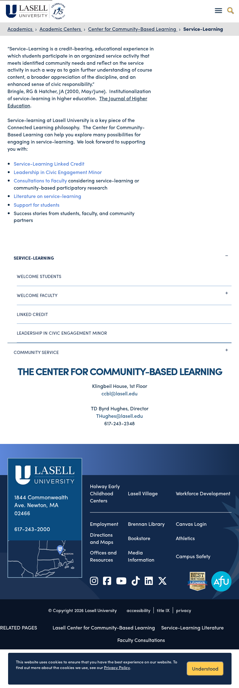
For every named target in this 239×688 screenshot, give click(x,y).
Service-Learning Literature (192, 627)
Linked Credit (32, 314)
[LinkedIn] (149, 580)
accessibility (138, 610)
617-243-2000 (32, 529)
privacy (183, 610)
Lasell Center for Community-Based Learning (104, 627)
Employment (104, 524)
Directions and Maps (101, 538)
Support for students (36, 204)
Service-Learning (203, 28)
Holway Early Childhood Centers (105, 493)
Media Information (141, 556)
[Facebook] (107, 580)
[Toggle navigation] (218, 10)
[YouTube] (121, 580)
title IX (163, 610)
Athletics (185, 538)
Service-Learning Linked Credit (49, 163)
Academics (20, 28)
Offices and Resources (103, 556)
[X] (162, 580)
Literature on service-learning (47, 196)
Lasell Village (143, 493)
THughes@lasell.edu (119, 415)
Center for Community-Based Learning (132, 28)
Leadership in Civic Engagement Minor (58, 172)
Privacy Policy (117, 667)
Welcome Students (39, 276)
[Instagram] (94, 580)
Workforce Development (203, 493)
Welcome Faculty (37, 295)
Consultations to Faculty (41, 180)
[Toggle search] (230, 10)
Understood (205, 668)
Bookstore (139, 538)
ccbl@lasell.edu (119, 393)
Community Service (36, 352)
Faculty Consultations (141, 639)
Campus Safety (193, 556)
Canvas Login (191, 524)
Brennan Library (146, 524)
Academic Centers (61, 28)
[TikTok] (136, 580)
